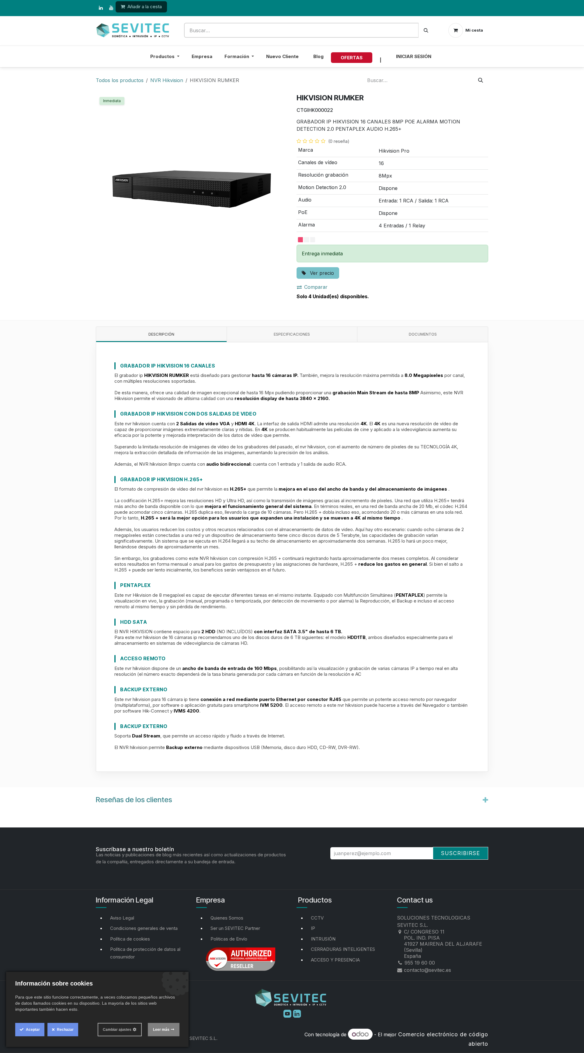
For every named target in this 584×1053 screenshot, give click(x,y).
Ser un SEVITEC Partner (235, 928)
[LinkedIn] (100, 7)
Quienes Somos (226, 918)
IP (313, 928)
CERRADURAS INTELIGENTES (343, 949)
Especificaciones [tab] (292, 334)
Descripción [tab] (161, 334)
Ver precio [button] (321, 273)
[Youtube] (288, 1013)
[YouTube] (111, 7)
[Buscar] (426, 30)
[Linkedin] (297, 1013)
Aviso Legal (122, 918)
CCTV (317, 918)
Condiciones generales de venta (144, 928)
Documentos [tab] (423, 334)
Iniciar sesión (413, 56)
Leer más (161, 1029)
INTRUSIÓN (323, 939)
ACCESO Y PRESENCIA (335, 960)
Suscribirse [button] (460, 853)
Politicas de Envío (228, 939)
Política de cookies (130, 939)
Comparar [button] (316, 287)
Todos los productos (120, 80)
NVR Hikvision (166, 80)
